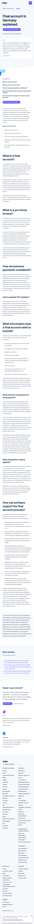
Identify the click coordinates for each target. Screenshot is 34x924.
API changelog (22, 855)
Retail (20, 825)
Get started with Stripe (11, 29)
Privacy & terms (7, 882)
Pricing (4, 770)
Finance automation (24, 784)
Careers (20, 871)
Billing (18, 8)
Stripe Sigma (6, 821)
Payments (5, 812)
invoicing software (19, 516)
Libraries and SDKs (23, 857)
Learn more (6, 55)
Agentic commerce (23, 775)
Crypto (5, 789)
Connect (5, 787)
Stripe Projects (22, 860)
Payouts (5, 814)
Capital (5, 780)
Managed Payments (8, 807)
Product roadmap (23, 869)
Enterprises (21, 770)
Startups (20, 773)
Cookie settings (7, 893)
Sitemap (5, 891)
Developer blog (22, 862)
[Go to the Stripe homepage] (4, 762)
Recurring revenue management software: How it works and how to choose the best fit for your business (18, 667)
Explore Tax (6, 725)
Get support (6, 902)
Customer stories (8, 871)
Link (4, 805)
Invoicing (5, 800)
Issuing (5, 803)
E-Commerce (22, 780)
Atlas (4, 773)
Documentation (22, 848)
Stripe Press (21, 875)
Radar (4, 816)
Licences (5, 889)
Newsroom (21, 873)
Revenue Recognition (9, 819)
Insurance (21, 811)
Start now (7, 703)
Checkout (5, 782)
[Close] (31, 916)
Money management (24, 793)
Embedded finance (23, 782)
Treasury (5, 828)
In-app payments (23, 789)
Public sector (22, 822)
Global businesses (23, 787)
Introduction (6, 79)
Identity (5, 798)
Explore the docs (8, 747)
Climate (5, 784)
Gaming (20, 805)
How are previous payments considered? (15, 88)
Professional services (24, 820)
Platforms (21, 796)
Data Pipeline (6, 791)
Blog (4, 873)
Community (6, 875)
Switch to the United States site (12, 920)
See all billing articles (9, 655)
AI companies (22, 800)
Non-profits (21, 818)
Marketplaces (22, 791)
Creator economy (23, 803)
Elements (5, 793)
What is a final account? (10, 82)
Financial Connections (9, 796)
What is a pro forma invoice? (11, 85)
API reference (22, 851)
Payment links (7, 809)
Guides (5, 869)
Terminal (5, 825)
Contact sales (18, 703)
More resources (8, 8)
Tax (4, 823)
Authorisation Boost (8, 775)
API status (21, 853)
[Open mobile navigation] (30, 3)
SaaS (19, 798)
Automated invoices (11, 522)
